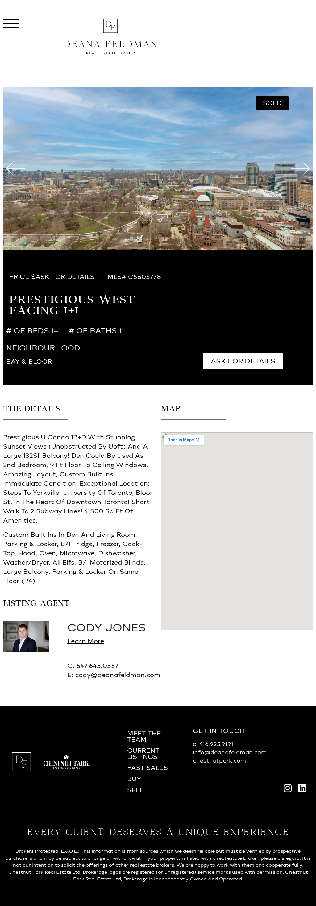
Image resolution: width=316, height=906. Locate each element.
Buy (134, 779)
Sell (135, 790)
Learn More (85, 641)
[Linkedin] (302, 788)
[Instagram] (287, 788)
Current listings (143, 753)
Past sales (147, 768)
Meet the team (144, 736)
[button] (272, 103)
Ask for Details (243, 361)
